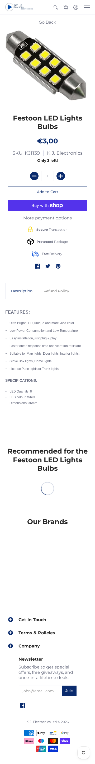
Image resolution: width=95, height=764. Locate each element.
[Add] (60, 176)
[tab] (21, 291)
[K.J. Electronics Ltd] (19, 7)
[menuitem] (56, 7)
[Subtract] (34, 176)
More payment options (47, 217)
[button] (56, 7)
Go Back (47, 22)
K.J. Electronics (65, 153)
